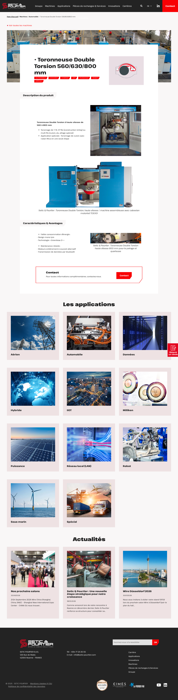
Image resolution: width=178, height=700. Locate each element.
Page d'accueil (12, 17)
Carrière (132, 652)
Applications (63, 6)
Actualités (83, 18)
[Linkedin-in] (156, 6)
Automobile (33, 17)
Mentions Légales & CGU (41, 683)
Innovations (114, 6)
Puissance (84, 78)
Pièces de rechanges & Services (89, 6)
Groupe (38, 6)
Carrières (127, 6)
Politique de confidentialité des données (26, 686)
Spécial (39, 81)
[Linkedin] (165, 685)
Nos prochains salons (25, 591)
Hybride (65, 78)
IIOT (74, 78)
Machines (50, 6)
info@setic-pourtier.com (85, 655)
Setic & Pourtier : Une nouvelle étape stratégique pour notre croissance (87, 594)
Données (53, 78)
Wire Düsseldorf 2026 (137, 591)
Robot (95, 78)
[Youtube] (159, 685)
